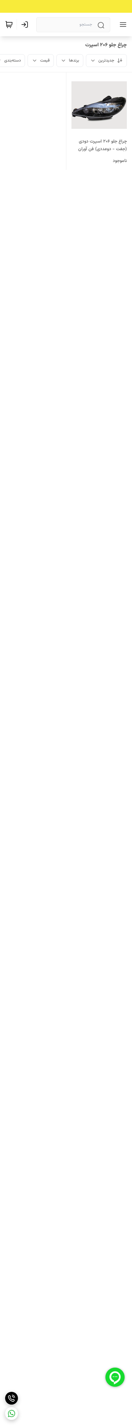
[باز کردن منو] (122, 24)
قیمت (45, 60)
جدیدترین (106, 60)
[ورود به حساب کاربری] (26, 24)
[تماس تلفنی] (11, 1398)
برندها (74, 60)
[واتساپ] (11, 1413)
